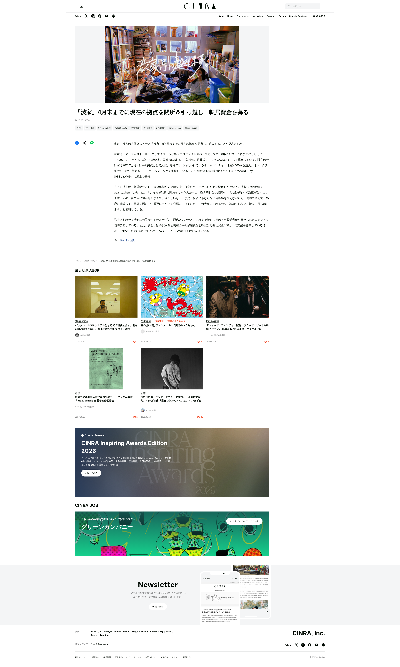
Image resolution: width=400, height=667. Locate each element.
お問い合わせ (150, 657)
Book (143, 631)
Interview (258, 16)
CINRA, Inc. (308, 633)
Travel (94, 635)
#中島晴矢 (135, 128)
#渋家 (79, 128)
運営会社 (96, 657)
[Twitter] (86, 16)
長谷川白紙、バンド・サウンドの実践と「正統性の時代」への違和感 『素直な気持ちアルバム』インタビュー (171, 400)
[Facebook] (99, 16)
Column (271, 16)
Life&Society (89, 261)
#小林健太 (148, 128)
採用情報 (107, 657)
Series (282, 16)
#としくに (89, 128)
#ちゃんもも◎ (104, 128)
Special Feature (298, 16)
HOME (78, 261)
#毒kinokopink (191, 128)
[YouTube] (107, 16)
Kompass (103, 644)
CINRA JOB (319, 16)
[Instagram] (93, 16)
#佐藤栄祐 (160, 128)
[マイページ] (81, 6)
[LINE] (113, 16)
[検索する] (288, 6)
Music (94, 631)
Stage (135, 631)
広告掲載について (122, 657)
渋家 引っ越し (127, 240)
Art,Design (106, 631)
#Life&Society (121, 128)
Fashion (104, 635)
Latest (220, 16)
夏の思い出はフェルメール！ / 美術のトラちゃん (168, 325)
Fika (93, 644)
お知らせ (137, 657)
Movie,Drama (121, 631)
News (230, 16)
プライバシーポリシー (169, 657)
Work (169, 631)
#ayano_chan (175, 128)
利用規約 (186, 657)
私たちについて (81, 657)
